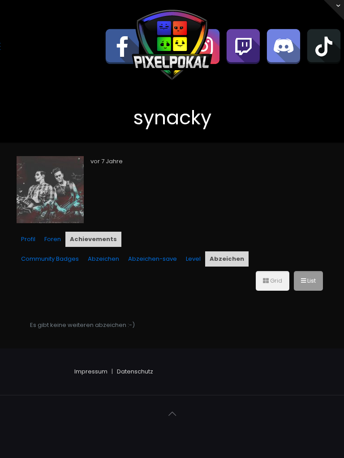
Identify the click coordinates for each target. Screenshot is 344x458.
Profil (28, 239)
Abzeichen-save (152, 258)
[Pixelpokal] (172, 87)
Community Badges (50, 258)
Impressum (91, 371)
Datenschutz (135, 371)
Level (193, 258)
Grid (275, 280)
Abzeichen (103, 258)
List (311, 280)
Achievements (93, 239)
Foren (52, 239)
